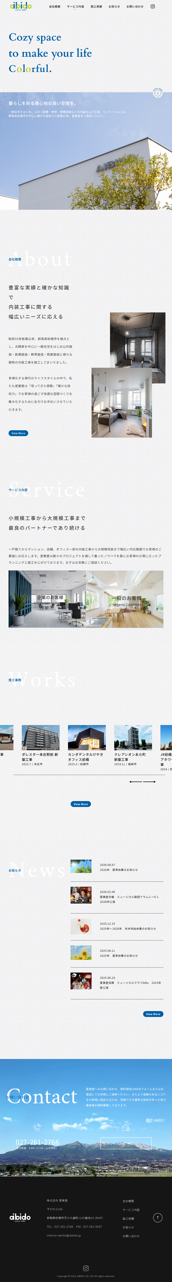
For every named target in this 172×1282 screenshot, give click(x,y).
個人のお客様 (84, 14)
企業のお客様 (65, 14)
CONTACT (126, 1143)
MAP (99, 1218)
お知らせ (114, 6)
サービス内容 (75, 6)
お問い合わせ (135, 6)
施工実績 (96, 6)
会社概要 (54, 6)
